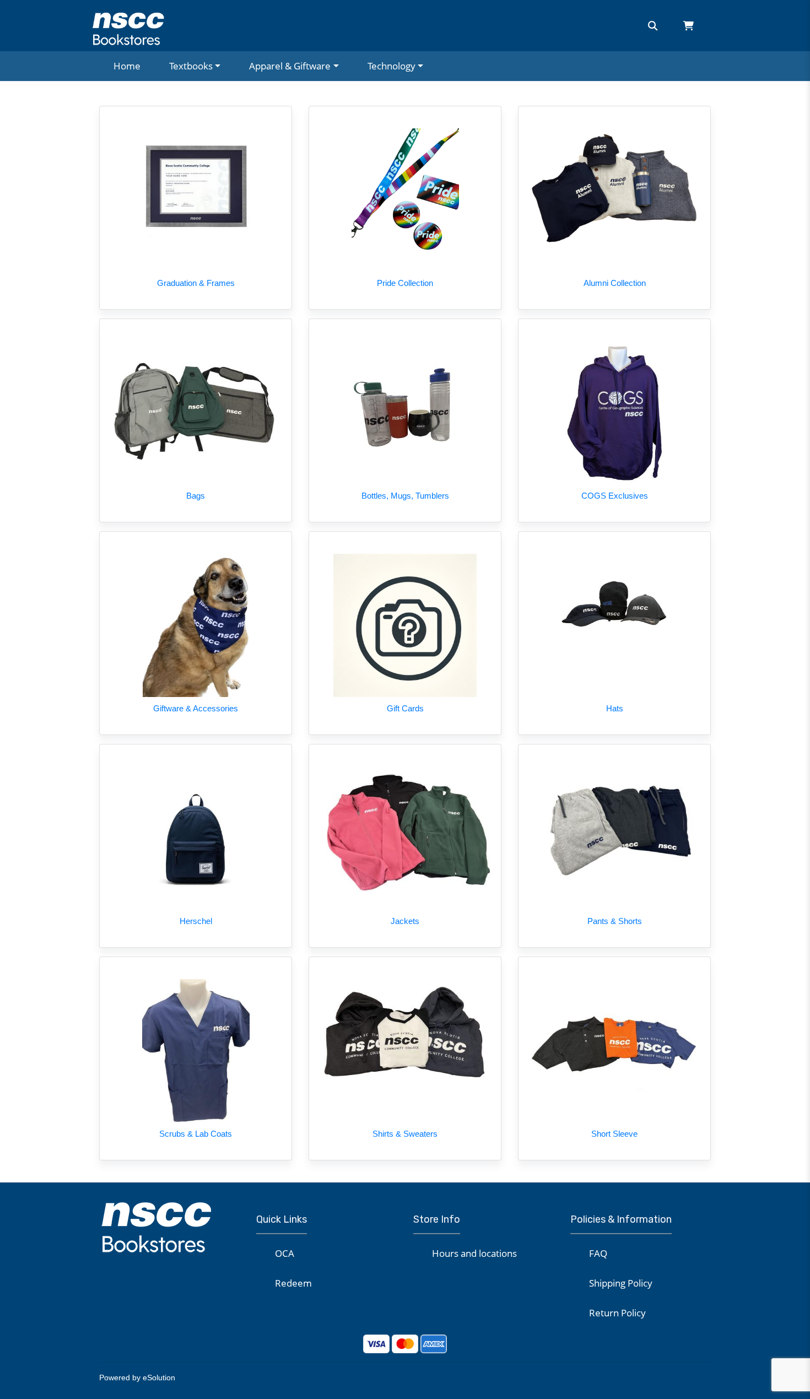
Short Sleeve (614, 1133)
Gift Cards (405, 708)
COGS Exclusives (614, 495)
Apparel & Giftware (290, 66)
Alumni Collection (615, 283)
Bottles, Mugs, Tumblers (405, 495)
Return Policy (617, 1312)
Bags (195, 495)
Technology (391, 66)
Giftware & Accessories (195, 708)
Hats (614, 708)
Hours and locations (474, 1253)
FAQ (598, 1253)
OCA (284, 1253)
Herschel (196, 921)
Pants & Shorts (614, 921)
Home (127, 66)
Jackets (405, 921)
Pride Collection (405, 283)
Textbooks (191, 66)
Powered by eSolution (137, 1377)
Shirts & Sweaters (405, 1133)
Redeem (293, 1283)
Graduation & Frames (196, 283)
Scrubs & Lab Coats (195, 1133)
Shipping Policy (620, 1283)
